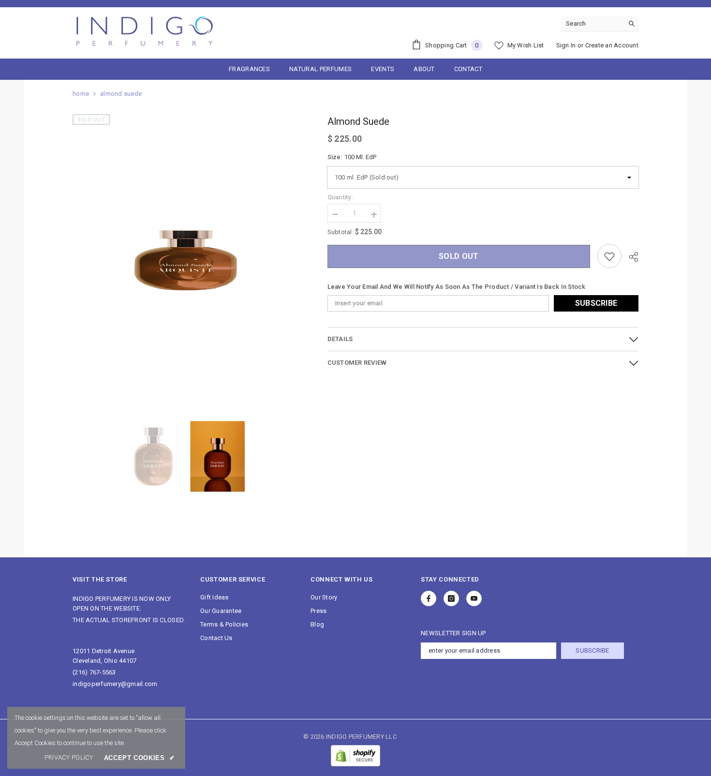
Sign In (566, 45)
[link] (68, 757)
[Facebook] (428, 598)
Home (81, 93)
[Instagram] (451, 598)
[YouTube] (474, 598)
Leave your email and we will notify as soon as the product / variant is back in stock (456, 287)
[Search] (599, 23)
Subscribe (596, 303)
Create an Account (611, 45)
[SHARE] (630, 257)
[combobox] (592, 23)
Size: (351, 157)
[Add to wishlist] (609, 256)
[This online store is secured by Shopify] (355, 755)
